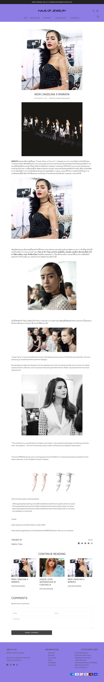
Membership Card (82, 665)
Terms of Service (81, 667)
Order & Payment (81, 653)
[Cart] (98, 17)
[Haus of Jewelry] (52, 13)
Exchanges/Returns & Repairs (86, 663)
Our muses (52, 658)
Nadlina (14, 544)
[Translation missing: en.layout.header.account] (97, 11)
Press (20, 544)
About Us (51, 653)
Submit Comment (31, 633)
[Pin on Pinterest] (85, 543)
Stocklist (51, 655)
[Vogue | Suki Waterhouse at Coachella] (52, 567)
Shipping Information (83, 658)
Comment (16, 619)
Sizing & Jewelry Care (83, 655)
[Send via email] (88, 543)
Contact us (52, 665)
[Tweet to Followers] (82, 543)
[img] (93, 11)
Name (15, 613)
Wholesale (52, 663)
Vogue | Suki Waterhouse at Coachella (48, 582)
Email (56, 613)
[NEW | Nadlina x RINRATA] (23, 567)
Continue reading (18, 586)
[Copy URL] (91, 543)
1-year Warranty (81, 660)
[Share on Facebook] (78, 543)
